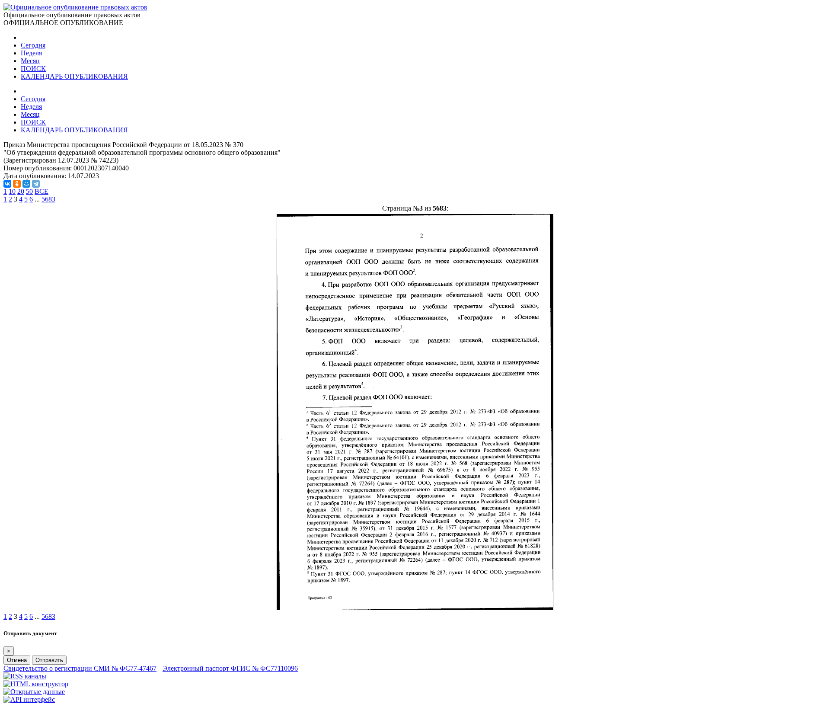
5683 (48, 199)
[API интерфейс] (29, 699)
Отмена (17, 660)
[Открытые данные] (34, 691)
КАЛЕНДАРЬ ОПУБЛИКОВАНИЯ (74, 76)
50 (29, 191)
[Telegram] (36, 184)
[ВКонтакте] (7, 184)
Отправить (49, 660)
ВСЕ (41, 191)
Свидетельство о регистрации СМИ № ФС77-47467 (79, 668)
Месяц (30, 60)
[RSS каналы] (24, 676)
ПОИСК (33, 68)
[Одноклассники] (17, 184)
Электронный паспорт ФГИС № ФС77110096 (230, 668)
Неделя (31, 53)
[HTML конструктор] (35, 684)
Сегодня (33, 45)
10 (12, 191)
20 (20, 191)
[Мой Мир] (26, 184)
